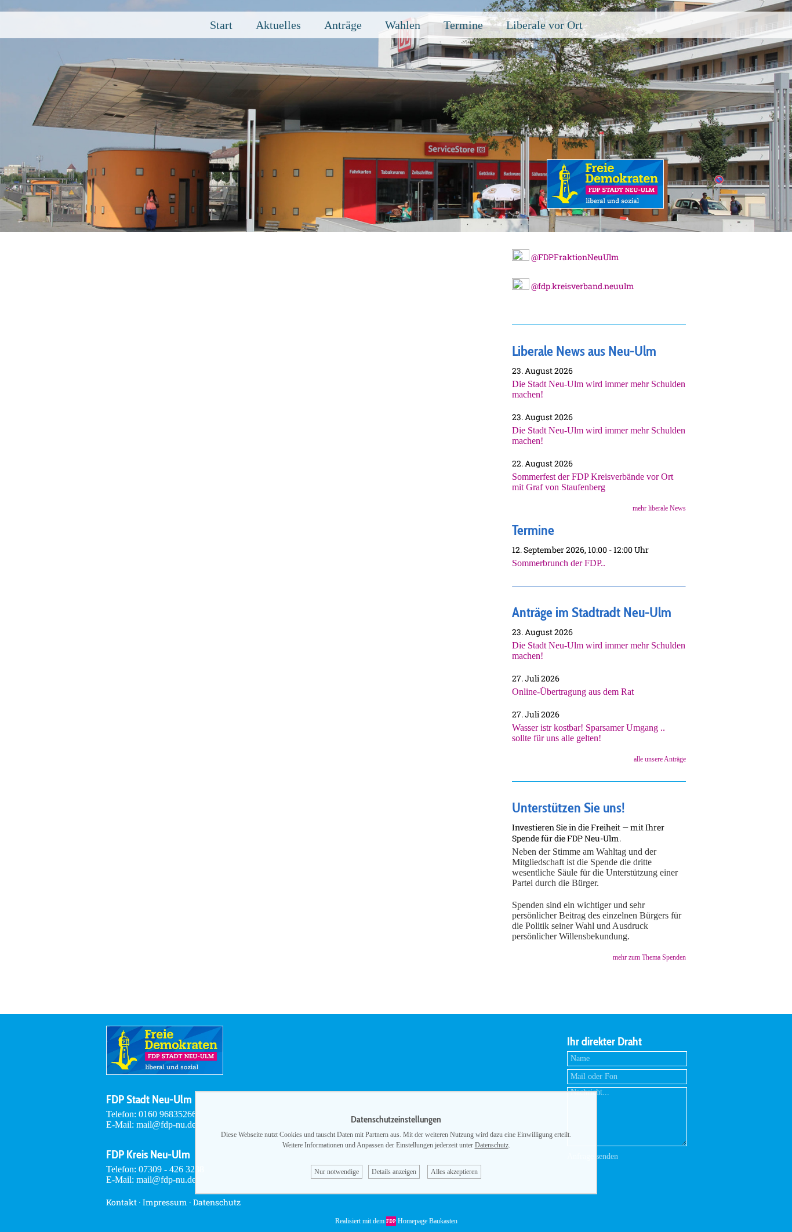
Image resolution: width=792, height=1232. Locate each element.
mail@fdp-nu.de (166, 1124)
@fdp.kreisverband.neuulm (581, 285)
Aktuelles (278, 25)
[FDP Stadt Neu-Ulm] (605, 205)
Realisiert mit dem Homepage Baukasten (396, 1221)
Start (221, 25)
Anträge (343, 25)
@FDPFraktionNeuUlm (574, 257)
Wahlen (402, 25)
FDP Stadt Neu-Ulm (149, 1099)
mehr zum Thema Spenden (649, 957)
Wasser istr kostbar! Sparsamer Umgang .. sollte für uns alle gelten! (588, 733)
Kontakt (121, 1202)
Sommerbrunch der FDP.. (558, 563)
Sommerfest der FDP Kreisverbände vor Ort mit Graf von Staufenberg (592, 482)
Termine (463, 25)
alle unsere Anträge (660, 759)
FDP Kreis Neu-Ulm (148, 1154)
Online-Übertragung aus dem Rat (573, 692)
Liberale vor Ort (544, 25)
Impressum (165, 1202)
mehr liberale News (659, 508)
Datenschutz (217, 1202)
